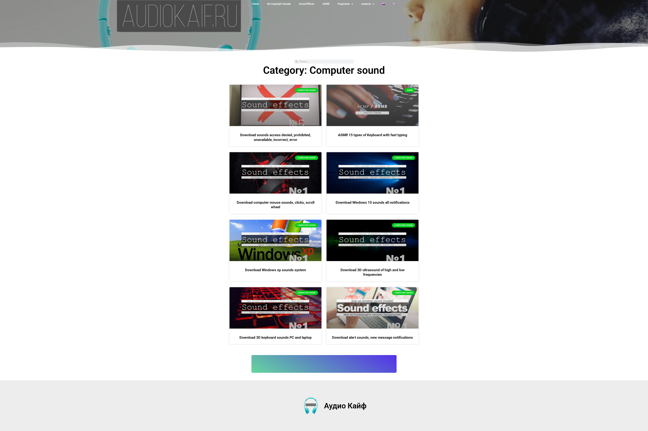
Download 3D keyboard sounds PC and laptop (275, 337)
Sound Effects (306, 3)
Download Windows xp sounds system (275, 270)
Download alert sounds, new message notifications (372, 337)
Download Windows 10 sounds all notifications (373, 202)
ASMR (326, 3)
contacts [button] (366, 3)
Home (255, 3)
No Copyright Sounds (279, 3)
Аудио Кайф (345, 405)
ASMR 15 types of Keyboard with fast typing (372, 135)
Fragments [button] (344, 3)
